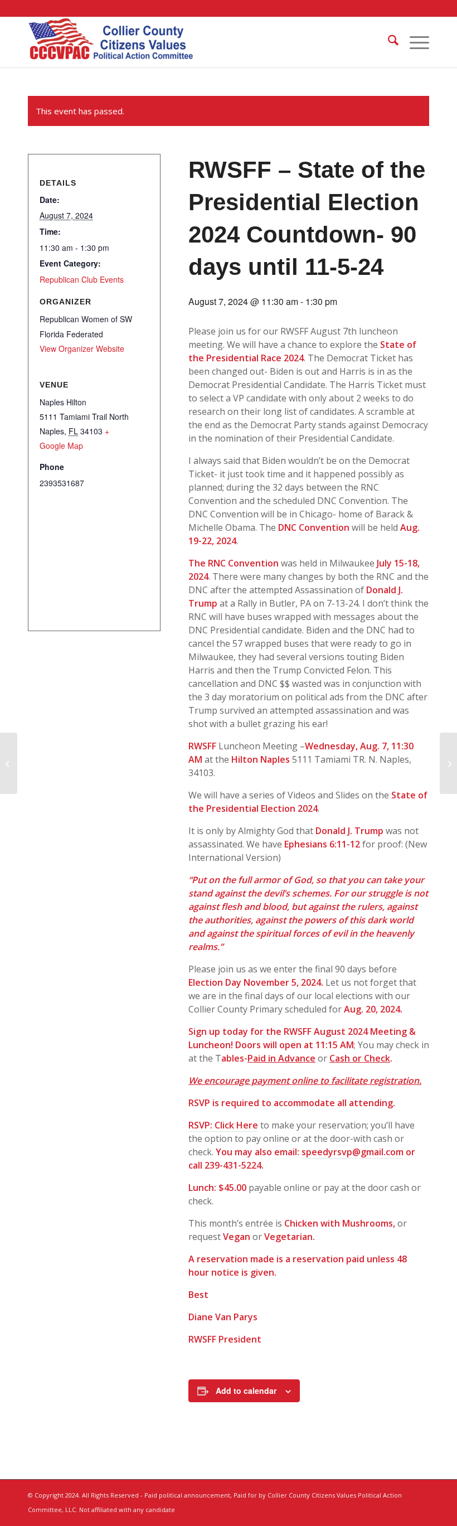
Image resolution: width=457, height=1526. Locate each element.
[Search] (387, 42)
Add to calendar (246, 1390)
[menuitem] (387, 42)
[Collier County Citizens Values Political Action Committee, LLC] (111, 42)
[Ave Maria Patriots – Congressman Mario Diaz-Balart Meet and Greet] (8, 763)
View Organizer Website (82, 348)
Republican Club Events (82, 279)
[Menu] (413, 42)
